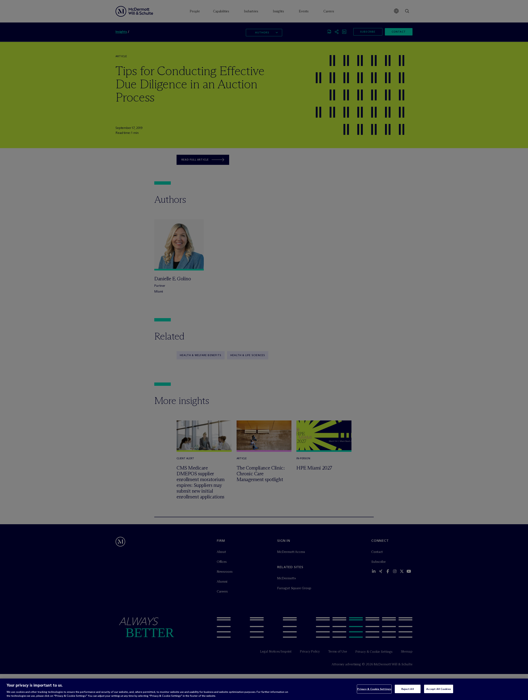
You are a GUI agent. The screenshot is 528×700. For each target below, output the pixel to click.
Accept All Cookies (438, 689)
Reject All (407, 689)
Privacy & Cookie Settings (374, 689)
